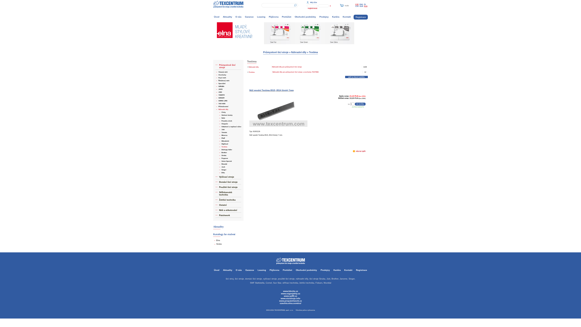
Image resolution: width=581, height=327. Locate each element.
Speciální (221, 83)
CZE (357, 4)
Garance (249, 17)
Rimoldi (224, 164)
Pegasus (225, 158)
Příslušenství (223, 106)
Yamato (224, 132)
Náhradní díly (298, 52)
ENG (361, 4)
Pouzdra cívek (227, 121)
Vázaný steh (223, 72)
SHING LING (222, 101)
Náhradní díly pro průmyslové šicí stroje (287, 67)
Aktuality (227, 17)
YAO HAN (221, 103)
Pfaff (223, 138)
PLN (365, 6)
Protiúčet (286, 17)
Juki (223, 129)
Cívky (224, 112)
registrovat (312, 8)
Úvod (216, 17)
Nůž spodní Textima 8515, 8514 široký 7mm (271, 90)
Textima (313, 52)
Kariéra (335, 17)
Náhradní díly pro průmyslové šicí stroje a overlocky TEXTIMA (295, 72)
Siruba (224, 155)
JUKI (220, 92)
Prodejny (324, 17)
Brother (224, 152)
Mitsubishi (225, 141)
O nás (238, 17)
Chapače (225, 124)
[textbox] (279, 5)
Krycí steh (222, 78)
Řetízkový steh (223, 80)
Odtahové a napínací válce (231, 126)
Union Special (227, 161)
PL (365, 4)
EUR (361, 6)
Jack (223, 167)
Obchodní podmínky (305, 17)
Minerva (224, 135)
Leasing (261, 17)
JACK (220, 89)
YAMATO (221, 95)
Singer (224, 170)
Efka (223, 172)
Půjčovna (274, 17)
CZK (357, 6)
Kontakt (347, 17)
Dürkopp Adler (227, 149)
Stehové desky (227, 115)
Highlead (225, 144)
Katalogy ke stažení (224, 234)
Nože (223, 118)
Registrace (361, 17)
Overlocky (222, 75)
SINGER (221, 98)
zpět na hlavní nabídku (356, 77)
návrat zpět (360, 151)
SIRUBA (221, 86)
